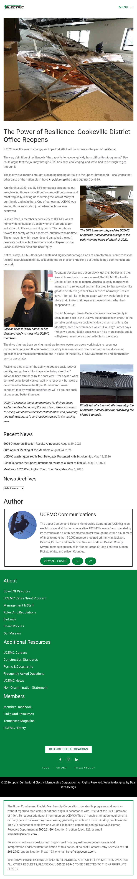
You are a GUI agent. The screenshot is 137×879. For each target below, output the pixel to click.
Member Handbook (18, 707)
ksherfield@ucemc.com (22, 834)
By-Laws (10, 619)
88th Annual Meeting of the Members (27, 450)
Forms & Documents (18, 666)
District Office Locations (68, 749)
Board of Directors (17, 591)
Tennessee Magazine (19, 721)
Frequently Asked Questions (24, 673)
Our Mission (12, 633)
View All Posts (55, 561)
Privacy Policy (85, 768)
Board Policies (14, 626)
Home (45, 768)
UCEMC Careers (15, 652)
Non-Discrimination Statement (26, 687)
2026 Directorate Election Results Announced (32, 443)
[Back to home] (14, 7)
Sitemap (62, 768)
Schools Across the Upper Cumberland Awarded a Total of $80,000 (45, 463)
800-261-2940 (47, 829)
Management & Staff (19, 605)
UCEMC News (14, 680)
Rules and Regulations (20, 612)
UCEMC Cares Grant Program (25, 598)
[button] (126, 7)
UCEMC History (15, 728)
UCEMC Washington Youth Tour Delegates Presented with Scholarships (48, 456)
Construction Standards (21, 659)
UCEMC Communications (68, 514)
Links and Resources (19, 714)
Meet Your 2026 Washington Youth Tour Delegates (35, 469)
